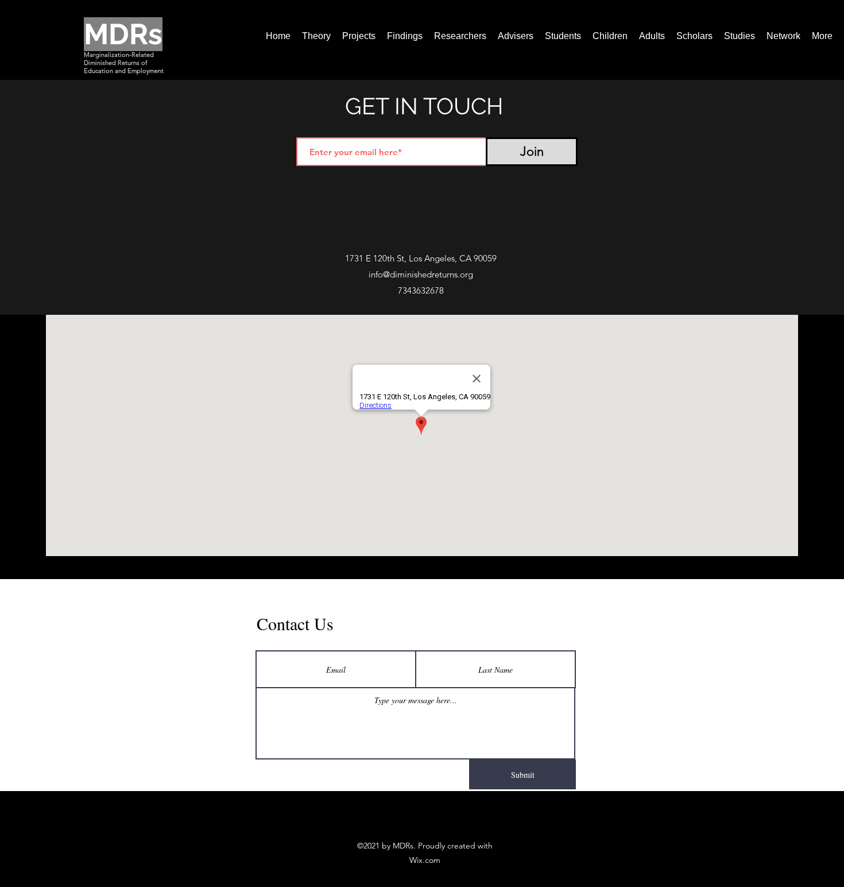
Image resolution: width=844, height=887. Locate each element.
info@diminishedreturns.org (421, 274)
